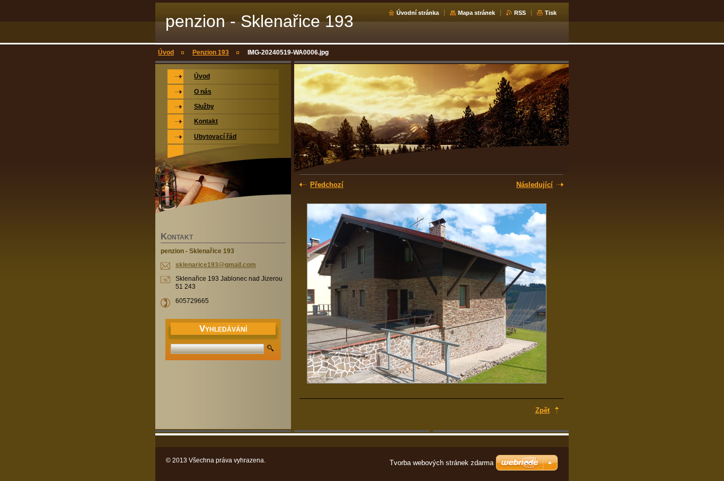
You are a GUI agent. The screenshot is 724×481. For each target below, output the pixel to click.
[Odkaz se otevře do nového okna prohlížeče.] (426, 294)
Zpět (542, 410)
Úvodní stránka (417, 13)
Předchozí (326, 185)
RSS (520, 13)
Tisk (551, 13)
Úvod (166, 52)
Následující (534, 185)
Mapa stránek (476, 13)
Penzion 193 (210, 52)
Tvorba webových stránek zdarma (441, 463)
